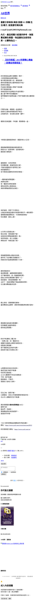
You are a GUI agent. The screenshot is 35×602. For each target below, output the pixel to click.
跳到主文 (3, 18)
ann (2, 441)
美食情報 (14, 45)
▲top (2, 460)
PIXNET (8, 576)
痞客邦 (9, 450)
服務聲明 (18, 578)
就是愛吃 (14, 457)
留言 (13, 450)
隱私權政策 (30, 576)
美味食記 (14, 455)
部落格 (6, 50)
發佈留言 (3, 474)
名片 (5, 52)
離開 (10, 598)
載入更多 (3, 463)
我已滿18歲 (4, 598)
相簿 (5, 48)
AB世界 (5, 13)
